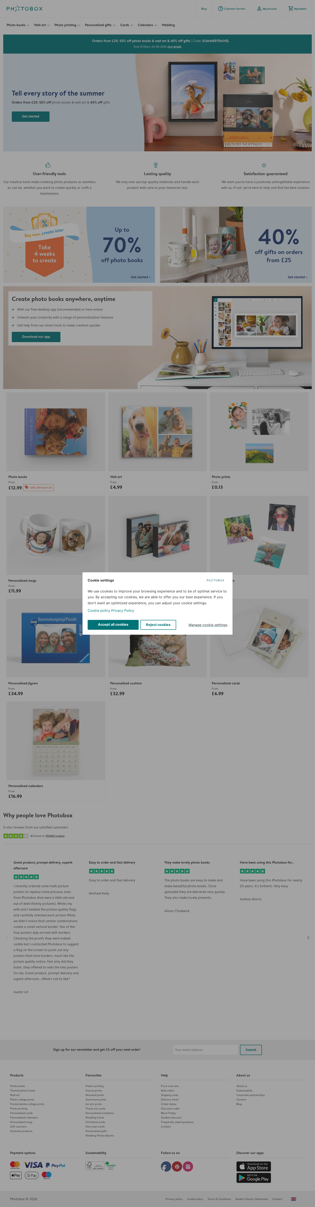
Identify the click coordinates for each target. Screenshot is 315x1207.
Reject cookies (158, 624)
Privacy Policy (122, 610)
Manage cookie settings (208, 625)
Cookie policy (99, 610)
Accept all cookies (113, 624)
